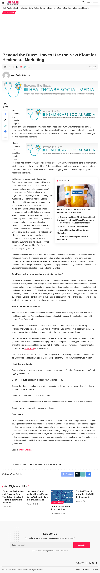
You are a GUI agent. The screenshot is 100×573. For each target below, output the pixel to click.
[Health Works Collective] (13, 2)
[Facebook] (87, 563)
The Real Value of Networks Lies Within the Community (85, 494)
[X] (89, 563)
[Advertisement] (50, 33)
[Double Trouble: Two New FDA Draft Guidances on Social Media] (76, 195)
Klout (58, 464)
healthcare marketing (46, 464)
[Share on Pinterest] (20, 67)
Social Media (9, 12)
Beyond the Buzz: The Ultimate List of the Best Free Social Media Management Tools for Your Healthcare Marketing (76, 220)
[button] (4, 2)
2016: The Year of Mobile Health (74, 226)
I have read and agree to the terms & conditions (51, 551)
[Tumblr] (96, 563)
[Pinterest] (93, 563)
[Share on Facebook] (13, 67)
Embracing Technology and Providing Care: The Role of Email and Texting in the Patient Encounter (13, 497)
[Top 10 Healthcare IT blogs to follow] (62, 496)
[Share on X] (17, 67)
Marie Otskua (25, 450)
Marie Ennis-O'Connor (20, 75)
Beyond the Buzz (30, 464)
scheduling (30, 348)
